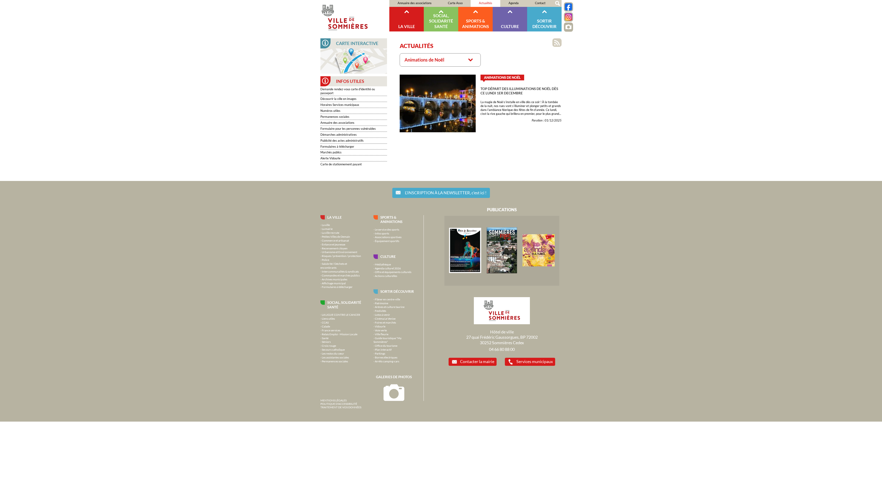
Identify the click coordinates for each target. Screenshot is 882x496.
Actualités (485, 3)
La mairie (327, 228)
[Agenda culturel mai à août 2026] (539, 265)
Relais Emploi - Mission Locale (339, 334)
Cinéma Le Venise (385, 318)
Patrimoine (381, 303)
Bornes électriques (386, 357)
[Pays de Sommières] (465, 272)
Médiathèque (383, 264)
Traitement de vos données (340, 407)
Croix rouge (329, 345)
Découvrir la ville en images (338, 99)
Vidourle (380, 326)
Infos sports (382, 233)
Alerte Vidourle (330, 158)
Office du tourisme (386, 345)
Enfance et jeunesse (333, 244)
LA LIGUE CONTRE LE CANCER (341, 314)
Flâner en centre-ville (387, 299)
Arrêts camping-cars (387, 361)
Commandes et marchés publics (341, 275)
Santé (325, 338)
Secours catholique (333, 349)
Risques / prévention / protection (341, 255)
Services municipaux (534, 361)
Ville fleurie (381, 334)
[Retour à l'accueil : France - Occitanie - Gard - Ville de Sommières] (354, 15)
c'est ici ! (445, 192)
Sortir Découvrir (544, 23)
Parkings (380, 353)
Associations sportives (388, 237)
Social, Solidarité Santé (441, 21)
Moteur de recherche (558, 3)
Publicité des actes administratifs (342, 140)
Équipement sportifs (387, 240)
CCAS (325, 322)
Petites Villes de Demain (336, 236)
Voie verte (381, 330)
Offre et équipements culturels (393, 271)
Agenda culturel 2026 (388, 268)
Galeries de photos (394, 377)
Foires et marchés (385, 322)
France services (331, 330)
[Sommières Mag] (502, 272)
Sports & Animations (475, 23)
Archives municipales (334, 279)
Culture (510, 26)
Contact (540, 3)
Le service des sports (387, 229)
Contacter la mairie (477, 361)
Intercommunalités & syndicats (340, 271)
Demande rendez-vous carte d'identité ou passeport (347, 91)
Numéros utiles (330, 111)
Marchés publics (331, 152)
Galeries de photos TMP (568, 27)
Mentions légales (333, 400)
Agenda (514, 3)
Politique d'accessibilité (338, 403)
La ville (406, 26)
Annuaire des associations (415, 3)
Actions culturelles (386, 275)
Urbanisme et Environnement (339, 252)
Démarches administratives (338, 134)
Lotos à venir (382, 314)
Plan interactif (383, 349)
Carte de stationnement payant (341, 164)
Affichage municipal (334, 283)
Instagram (568, 17)
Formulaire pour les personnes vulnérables (348, 128)
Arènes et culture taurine (389, 306)
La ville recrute (330, 232)
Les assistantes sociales (335, 357)
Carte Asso (455, 3)
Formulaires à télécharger (337, 146)
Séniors (326, 341)
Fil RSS (557, 42)
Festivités (380, 310)
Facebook (568, 6)
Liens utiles (328, 318)
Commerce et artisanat (335, 240)
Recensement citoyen (335, 248)
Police (325, 259)
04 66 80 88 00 (502, 349)
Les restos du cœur (333, 353)
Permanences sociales (334, 116)
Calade (326, 326)
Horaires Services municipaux (339, 105)
